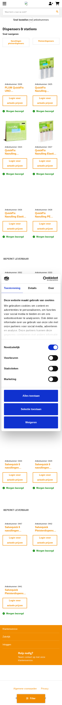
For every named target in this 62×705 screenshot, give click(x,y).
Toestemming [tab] (12, 288)
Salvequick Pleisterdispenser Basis (45, 529)
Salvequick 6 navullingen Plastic (42, 466)
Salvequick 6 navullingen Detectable (12, 466)
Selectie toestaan (31, 409)
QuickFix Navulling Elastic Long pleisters (45, 152)
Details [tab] (32, 288)
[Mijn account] (51, 3)
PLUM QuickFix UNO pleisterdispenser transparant (15, 89)
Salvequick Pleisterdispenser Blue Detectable (15, 591)
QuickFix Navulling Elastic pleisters (15, 215)
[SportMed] (26, 3)
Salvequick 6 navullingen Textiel (12, 529)
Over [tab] (51, 288)
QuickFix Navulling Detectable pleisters (11, 152)
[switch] (53, 358)
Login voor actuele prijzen (15, 100)
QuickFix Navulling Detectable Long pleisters (45, 89)
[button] (5, 3)
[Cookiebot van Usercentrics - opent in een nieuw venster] (43, 278)
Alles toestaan (31, 395)
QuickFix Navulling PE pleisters (42, 215)
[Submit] (57, 11)
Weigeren (31, 422)
